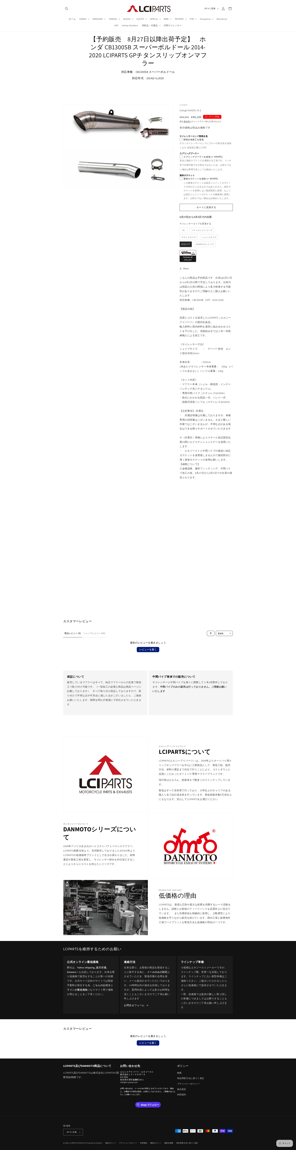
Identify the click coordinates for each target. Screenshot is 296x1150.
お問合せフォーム (134, 1005)
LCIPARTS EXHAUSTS (78, 1143)
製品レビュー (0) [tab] (72, 633)
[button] (66, 8)
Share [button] (186, 268)
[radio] (183, 230)
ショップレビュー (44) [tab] (94, 633)
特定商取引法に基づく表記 (190, 1078)
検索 (179, 1072)
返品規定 (181, 1089)
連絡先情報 (168, 1143)
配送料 (187, 121)
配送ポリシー (155, 1143)
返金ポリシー (110, 1143)
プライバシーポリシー (188, 1083)
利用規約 (181, 1094)
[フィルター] (211, 633)
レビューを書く (148, 649)
